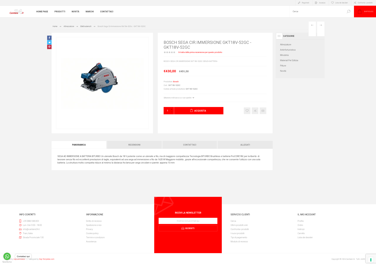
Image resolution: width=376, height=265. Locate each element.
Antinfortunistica (288, 50)
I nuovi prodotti (237, 233)
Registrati (305, 3)
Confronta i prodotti (365, 3)
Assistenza (91, 241)
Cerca (348, 11)
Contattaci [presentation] (189, 145)
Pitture (283, 65)
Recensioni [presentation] (134, 145)
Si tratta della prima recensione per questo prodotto (200, 52)
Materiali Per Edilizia (289, 60)
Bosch (176, 81)
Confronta (255, 110)
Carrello (301, 233)
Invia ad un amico (263, 110)
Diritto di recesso (94, 221)
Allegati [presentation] (245, 145)
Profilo (301, 221)
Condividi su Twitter (49, 42)
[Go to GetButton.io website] (7, 262)
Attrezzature (285, 44)
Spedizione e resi (93, 225)
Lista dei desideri (305, 237)
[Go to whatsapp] (7, 256)
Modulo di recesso (239, 241)
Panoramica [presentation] (79, 145)
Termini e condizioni (95, 237)
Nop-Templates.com (46, 259)
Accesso (322, 3)
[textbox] (316, 11)
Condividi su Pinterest (49, 47)
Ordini (300, 225)
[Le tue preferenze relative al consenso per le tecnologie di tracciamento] (371, 260)
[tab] (79, 145)
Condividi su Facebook (49, 38)
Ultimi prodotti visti (239, 225)
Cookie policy (92, 233)
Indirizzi (301, 229)
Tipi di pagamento (239, 237)
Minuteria (284, 55)
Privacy (89, 229)
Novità (283, 71)
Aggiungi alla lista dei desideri (247, 110)
